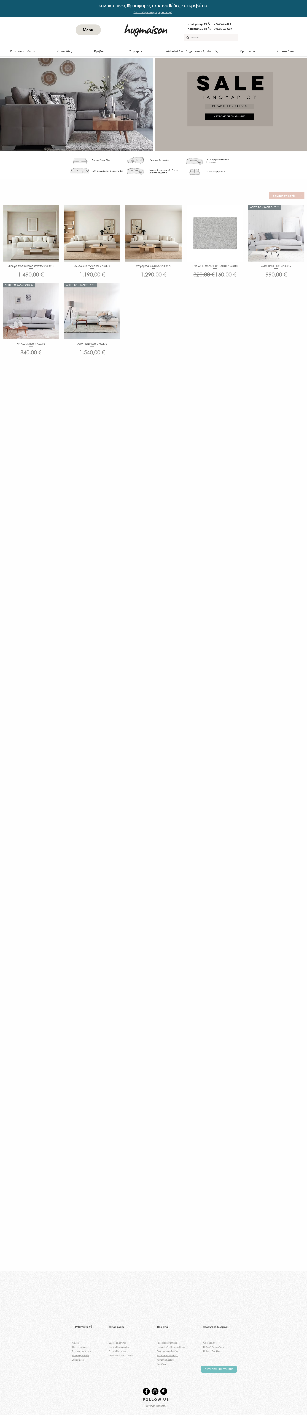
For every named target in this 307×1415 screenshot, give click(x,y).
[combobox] (287, 195)
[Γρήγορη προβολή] (31, 233)
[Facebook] (146, 1391)
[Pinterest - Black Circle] (163, 1391)
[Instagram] (155, 1391)
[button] (64, 51)
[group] (153, 1266)
